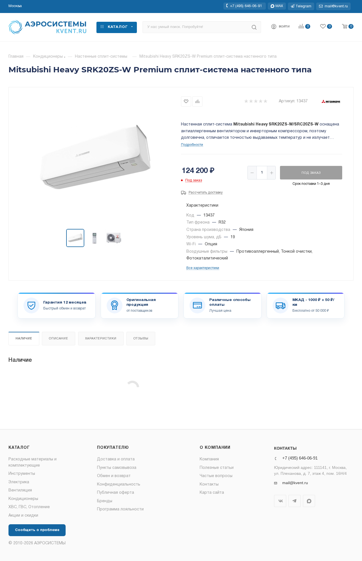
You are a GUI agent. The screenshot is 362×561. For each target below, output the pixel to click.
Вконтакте (280, 501)
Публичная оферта (115, 493)
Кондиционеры (23, 499)
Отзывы (140, 338)
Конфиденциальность (118, 484)
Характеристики (101, 338)
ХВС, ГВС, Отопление (29, 507)
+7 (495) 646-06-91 (246, 6)
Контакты (209, 484)
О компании (215, 448)
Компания (209, 459)
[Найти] (254, 27)
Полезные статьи (217, 468)
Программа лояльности (120, 509)
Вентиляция (20, 490)
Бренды (104, 501)
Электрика (18, 482)
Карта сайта (212, 493)
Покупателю (113, 448)
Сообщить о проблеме (37, 530)
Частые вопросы (216, 476)
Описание (58, 338)
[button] (15, 6)
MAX (309, 501)
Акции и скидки (23, 515)
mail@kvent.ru (295, 482)
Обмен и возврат (114, 476)
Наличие (24, 338)
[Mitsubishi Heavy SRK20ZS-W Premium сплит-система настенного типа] (95, 158)
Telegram (294, 501)
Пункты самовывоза (116, 468)
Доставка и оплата (116, 459)
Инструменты (21, 474)
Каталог (19, 448)
